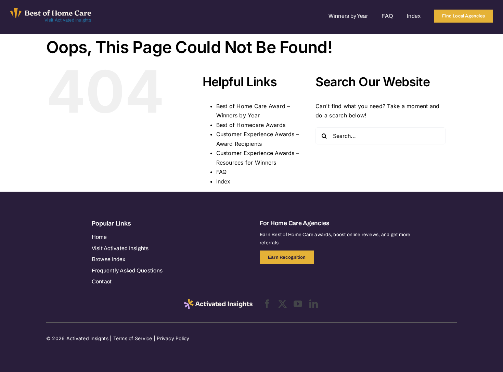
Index (223, 181)
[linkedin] (313, 303)
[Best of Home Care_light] (50, 10)
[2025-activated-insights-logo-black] (218, 301)
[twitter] (282, 303)
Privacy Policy (173, 338)
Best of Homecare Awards (251, 124)
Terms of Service (132, 338)
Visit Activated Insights (67, 20)
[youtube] (298, 303)
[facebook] (267, 303)
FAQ (221, 171)
